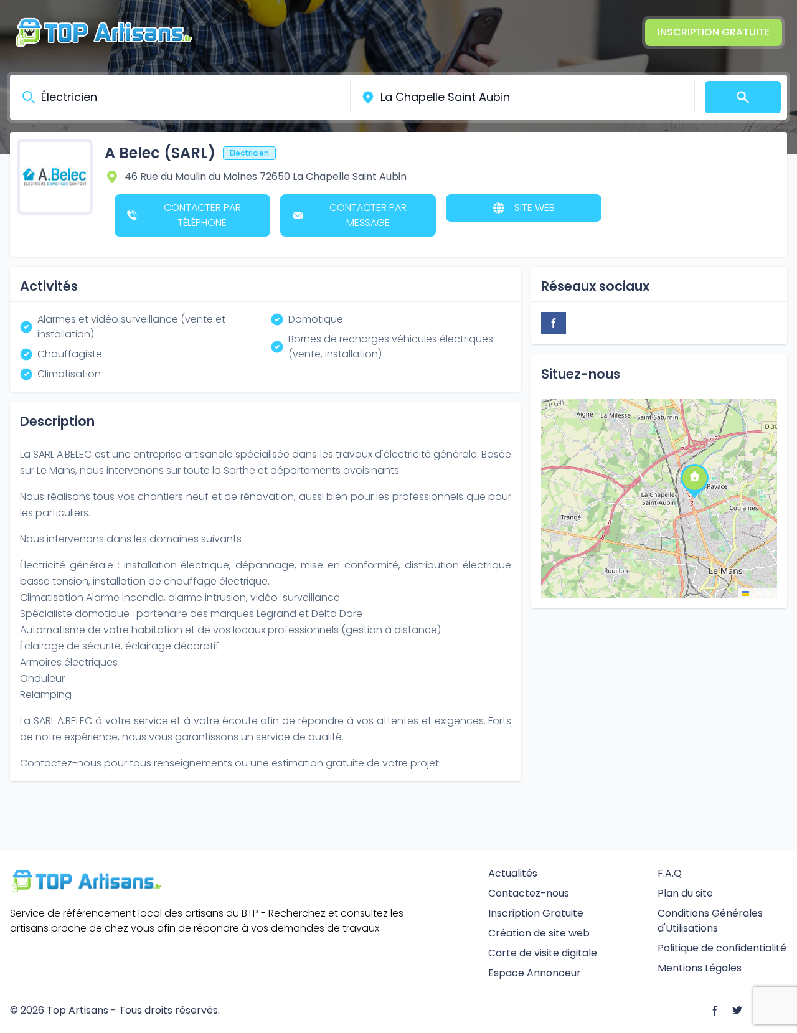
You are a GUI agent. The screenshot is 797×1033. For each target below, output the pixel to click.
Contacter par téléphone (202, 215)
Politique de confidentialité (722, 948)
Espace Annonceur (534, 973)
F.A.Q (670, 873)
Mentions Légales (700, 968)
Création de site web (539, 933)
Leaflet (761, 592)
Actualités (512, 873)
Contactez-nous (528, 893)
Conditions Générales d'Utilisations (710, 920)
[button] (694, 477)
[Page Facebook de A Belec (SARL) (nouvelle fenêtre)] (553, 323)
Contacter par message (368, 215)
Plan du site (685, 893)
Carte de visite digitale (542, 953)
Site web (534, 207)
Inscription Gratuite (714, 32)
